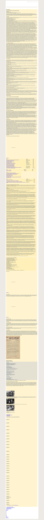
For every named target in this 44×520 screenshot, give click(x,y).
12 (6, 516)
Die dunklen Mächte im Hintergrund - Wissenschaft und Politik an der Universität (13, 167)
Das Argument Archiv (8, 414)
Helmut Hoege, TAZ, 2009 (8, 176)
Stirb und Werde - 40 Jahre (10, 160)
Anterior (7, 510)
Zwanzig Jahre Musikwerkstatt (10, 165)
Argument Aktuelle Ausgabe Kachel (11, 507)
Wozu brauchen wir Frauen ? (10, 164)
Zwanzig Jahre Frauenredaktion (9, 161)
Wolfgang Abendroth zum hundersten (10, 166)
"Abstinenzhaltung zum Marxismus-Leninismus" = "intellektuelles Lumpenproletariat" (14, 181)
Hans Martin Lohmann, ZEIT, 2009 (9, 175)
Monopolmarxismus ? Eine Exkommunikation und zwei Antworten (12, 180)
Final (6, 517)
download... (7, 292)
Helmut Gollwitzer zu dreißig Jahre (11, 163)
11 (6, 515)
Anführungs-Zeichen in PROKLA (9, 179)
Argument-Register (8, 415)
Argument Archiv (16, 505)
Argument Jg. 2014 (9, 508)
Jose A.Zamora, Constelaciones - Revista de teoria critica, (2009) (12, 173)
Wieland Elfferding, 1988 (8, 177)
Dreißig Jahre (9, 162)
